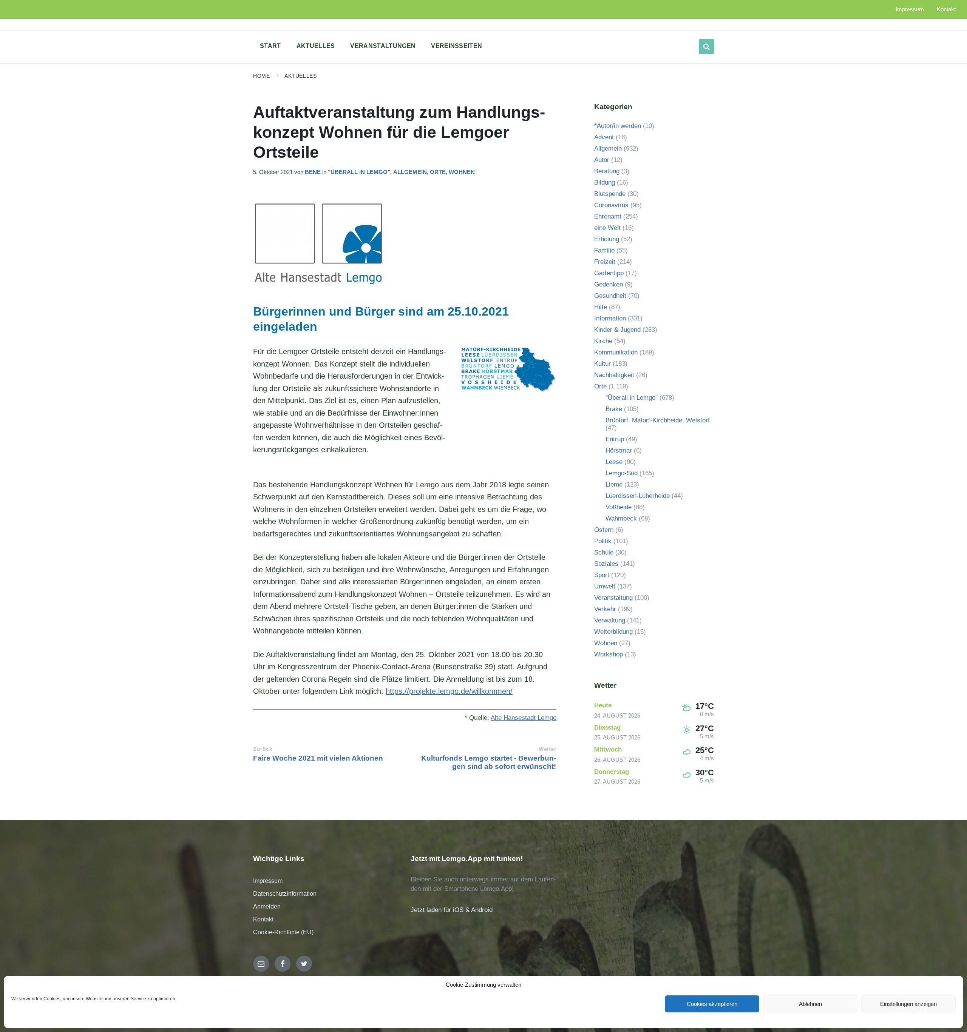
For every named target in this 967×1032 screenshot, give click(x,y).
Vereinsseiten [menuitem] (456, 46)
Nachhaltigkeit (614, 375)
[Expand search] (706, 46)
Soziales (606, 563)
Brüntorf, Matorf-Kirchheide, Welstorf (658, 420)
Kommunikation (616, 352)
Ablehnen (810, 1004)
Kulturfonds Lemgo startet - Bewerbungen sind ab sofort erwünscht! (488, 762)
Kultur (602, 363)
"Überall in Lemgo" (359, 172)
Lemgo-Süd (622, 473)
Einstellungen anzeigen (908, 1004)
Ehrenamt (607, 216)
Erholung (606, 239)
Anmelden (267, 906)
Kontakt (263, 919)
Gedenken (608, 284)
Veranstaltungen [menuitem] (383, 46)
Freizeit (604, 261)
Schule (603, 552)
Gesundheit (610, 295)
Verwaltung (609, 620)
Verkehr (605, 609)
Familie (604, 250)
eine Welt (607, 227)
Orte (438, 172)
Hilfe (600, 307)
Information (610, 318)
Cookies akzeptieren (712, 1004)
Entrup (615, 439)
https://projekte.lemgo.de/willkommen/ (449, 691)
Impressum (268, 881)
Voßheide (619, 507)
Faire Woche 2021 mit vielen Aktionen (318, 758)
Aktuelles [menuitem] (316, 46)
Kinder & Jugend (617, 329)
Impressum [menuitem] (910, 9)
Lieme (614, 484)
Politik (603, 541)
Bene (313, 172)
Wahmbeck (621, 518)
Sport (601, 575)
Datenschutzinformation (285, 893)
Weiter (547, 749)
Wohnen (462, 172)
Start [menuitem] (270, 46)
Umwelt (604, 586)
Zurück (262, 749)
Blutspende (610, 193)
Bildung (604, 182)
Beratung (606, 171)
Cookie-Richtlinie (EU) (283, 932)
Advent (604, 137)
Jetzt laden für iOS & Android (452, 909)
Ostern (603, 529)
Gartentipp (609, 273)
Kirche (603, 341)
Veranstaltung (613, 597)
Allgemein (410, 172)
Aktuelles (300, 76)
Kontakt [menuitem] (946, 9)
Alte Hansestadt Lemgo (523, 717)
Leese (614, 461)
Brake (614, 409)
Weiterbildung (613, 631)
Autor (601, 159)
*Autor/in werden (617, 125)
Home (261, 76)
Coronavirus (611, 205)
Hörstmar (619, 450)
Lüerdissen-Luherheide (638, 495)
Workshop (608, 654)
